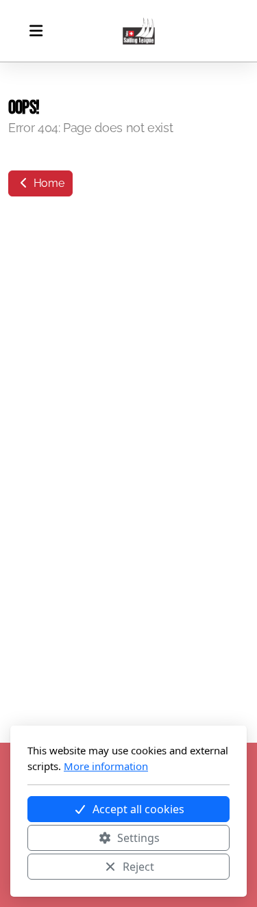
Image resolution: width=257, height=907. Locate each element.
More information (106, 766)
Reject (138, 866)
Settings (138, 837)
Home (47, 183)
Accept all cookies (138, 809)
